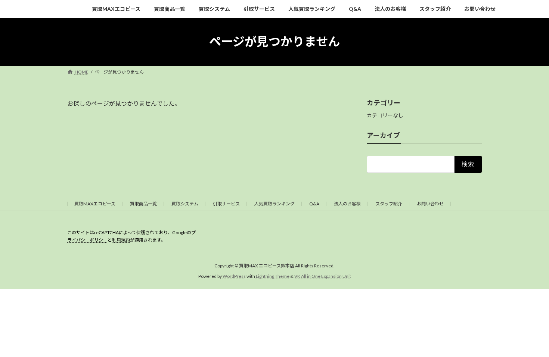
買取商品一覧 (143, 204)
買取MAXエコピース (94, 204)
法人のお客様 (347, 204)
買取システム (184, 204)
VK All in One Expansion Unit (322, 276)
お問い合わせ (430, 204)
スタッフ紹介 (388, 204)
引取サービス (226, 204)
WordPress (234, 276)
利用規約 (121, 240)
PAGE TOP (529, 339)
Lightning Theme (272, 276)
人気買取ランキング (274, 204)
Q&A (314, 204)
